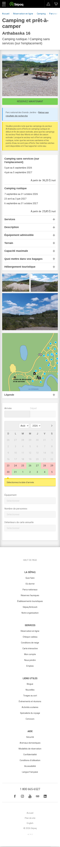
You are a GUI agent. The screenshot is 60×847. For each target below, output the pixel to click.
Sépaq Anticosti (30, 607)
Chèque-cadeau (30, 637)
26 (30, 465)
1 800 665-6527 (30, 789)
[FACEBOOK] (14, 796)
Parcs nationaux (30, 589)
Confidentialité (30, 754)
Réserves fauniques (30, 595)
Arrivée (8, 408)
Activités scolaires (30, 707)
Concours (30, 719)
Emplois (30, 666)
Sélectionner (13, 500)
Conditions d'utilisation (30, 760)
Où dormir (30, 584)
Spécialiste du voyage (30, 713)
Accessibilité (30, 766)
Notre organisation (30, 613)
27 (37, 465)
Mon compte (30, 654)
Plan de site (30, 818)
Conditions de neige (30, 643)
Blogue (30, 684)
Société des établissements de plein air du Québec (16, 4)
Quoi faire (30, 578)
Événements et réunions (30, 701)
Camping (41, 14)
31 (15, 472)
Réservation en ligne (23, 14)
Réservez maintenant (30, 101)
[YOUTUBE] (30, 796)
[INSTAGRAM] (22, 796)
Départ (33, 408)
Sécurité (30, 737)
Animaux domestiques (30, 743)
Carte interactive (30, 648)
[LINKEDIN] (45, 796)
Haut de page (30, 560)
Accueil (5, 14)
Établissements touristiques (30, 601)
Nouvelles (30, 690)
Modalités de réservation (30, 749)
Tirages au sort (30, 695)
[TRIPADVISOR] (37, 796)
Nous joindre (30, 660)
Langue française (30, 772)
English (30, 823)
